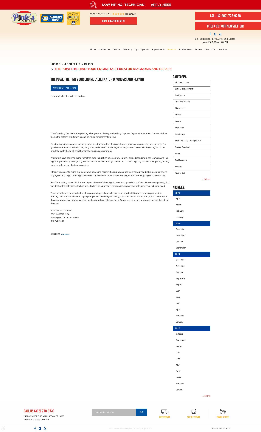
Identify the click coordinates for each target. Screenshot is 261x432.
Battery (178, 121)
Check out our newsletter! (225, 26)
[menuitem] (93, 49)
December (180, 229)
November (180, 235)
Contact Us (210, 49)
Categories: (180, 77)
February (180, 211)
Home (93, 49)
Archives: (179, 187)
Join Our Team (185, 49)
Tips (136, 49)
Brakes (178, 115)
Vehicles (117, 49)
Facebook (210, 33)
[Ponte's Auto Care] (24, 18)
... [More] (206, 179)
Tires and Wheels (182, 102)
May (178, 303)
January (179, 217)
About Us (171, 49)
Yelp (220, 33)
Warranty (127, 49)
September (181, 248)
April (178, 198)
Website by (221, 428)
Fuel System (180, 95)
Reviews (198, 49)
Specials (145, 49)
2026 (177, 193)
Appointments (158, 49)
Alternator (65, 234)
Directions (222, 49)
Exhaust (178, 167)
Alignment (179, 128)
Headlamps (180, 134)
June (178, 297)
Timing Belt (180, 173)
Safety (177, 154)
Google (215, 33)
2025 (177, 223)
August (179, 285)
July (178, 291)
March (178, 205)
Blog (88, 64)
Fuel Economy (181, 160)
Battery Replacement (184, 89)
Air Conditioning (182, 82)
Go (141, 412)
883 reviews (130, 14)
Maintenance (180, 108)
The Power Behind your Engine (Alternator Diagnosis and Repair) (113, 69)
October (179, 241)
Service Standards (182, 147)
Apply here (161, 5)
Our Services (104, 49)
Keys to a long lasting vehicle (188, 141)
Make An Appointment (113, 21)
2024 (177, 254)
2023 (177, 328)
